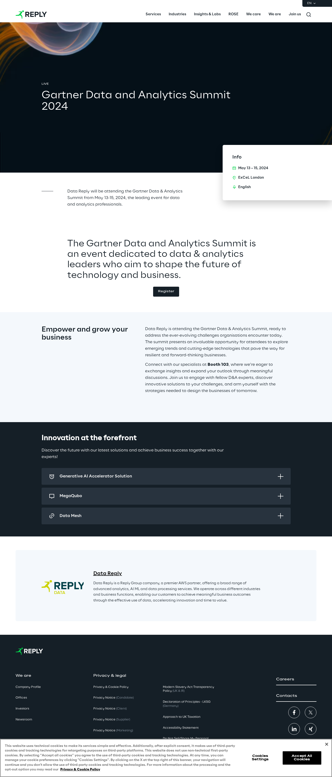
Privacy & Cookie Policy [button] (111, 687)
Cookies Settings (260, 757)
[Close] (326, 744)
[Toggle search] (308, 14)
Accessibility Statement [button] (181, 727)
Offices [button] (21, 697)
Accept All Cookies (302, 757)
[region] (166, 758)
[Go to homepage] (31, 14)
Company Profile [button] (28, 687)
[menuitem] (153, 14)
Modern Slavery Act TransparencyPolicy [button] (188, 689)
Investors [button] (22, 708)
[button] (166, 292)
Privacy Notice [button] (113, 697)
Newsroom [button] (24, 719)
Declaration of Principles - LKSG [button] (186, 704)
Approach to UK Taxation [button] (182, 717)
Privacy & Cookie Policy (80, 769)
